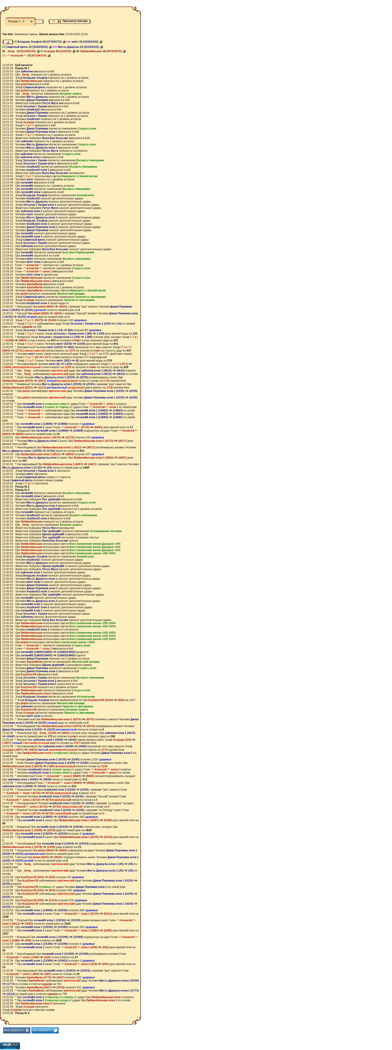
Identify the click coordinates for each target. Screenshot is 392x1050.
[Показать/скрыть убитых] (8, 42)
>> (53, 21)
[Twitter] (45, 1030)
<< (38, 21)
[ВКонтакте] (16, 1030)
